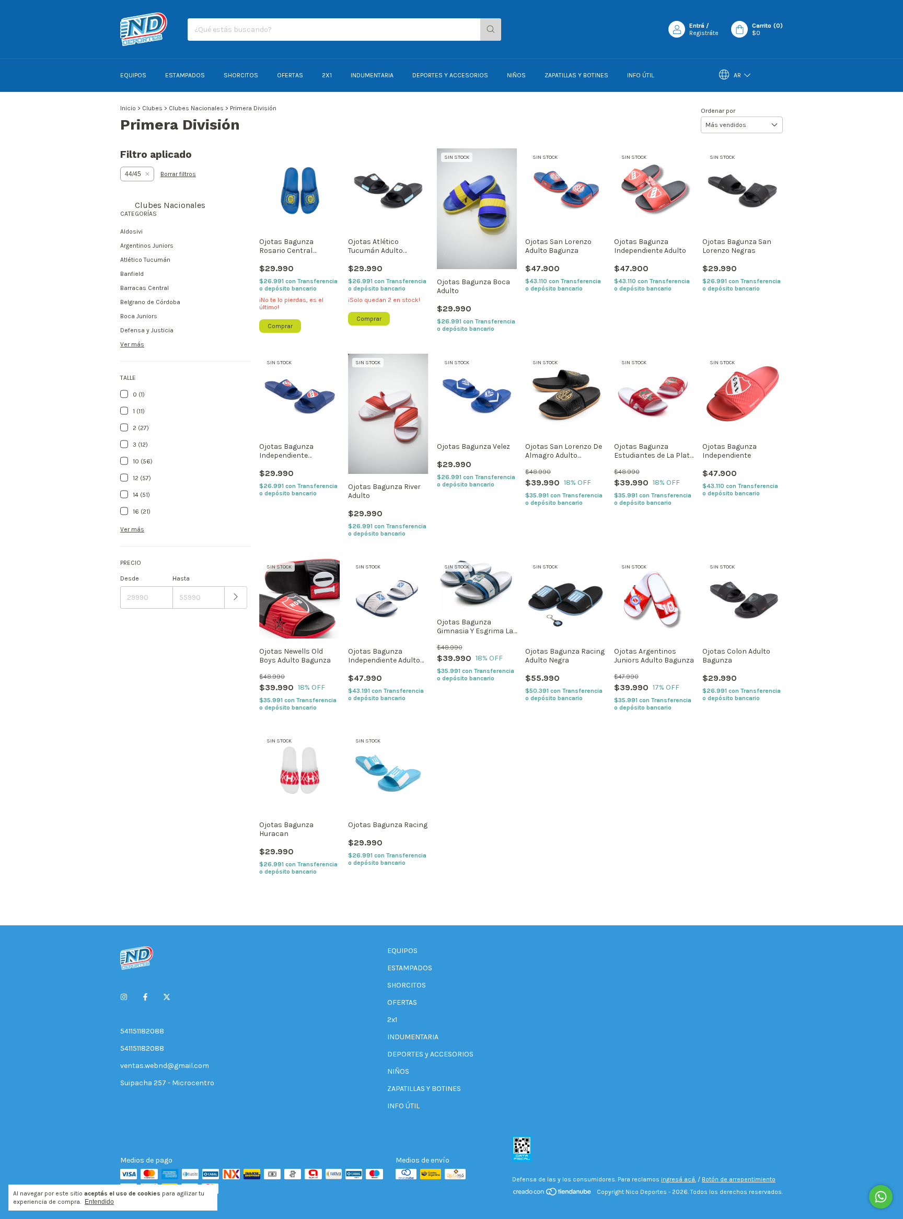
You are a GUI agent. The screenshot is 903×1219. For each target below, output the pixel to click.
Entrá (696, 25)
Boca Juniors (138, 316)
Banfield (132, 273)
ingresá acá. (678, 1179)
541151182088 (142, 1031)
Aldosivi (131, 231)
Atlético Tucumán (145, 259)
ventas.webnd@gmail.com (164, 1065)
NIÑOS (516, 75)
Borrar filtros (178, 174)
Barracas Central (144, 288)
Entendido (99, 1201)
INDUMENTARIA (372, 75)
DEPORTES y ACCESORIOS (450, 75)
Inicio (128, 108)
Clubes (152, 108)
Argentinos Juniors (146, 245)
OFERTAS (290, 75)
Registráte (704, 33)
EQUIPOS (133, 75)
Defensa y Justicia (146, 330)
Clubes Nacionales (196, 108)
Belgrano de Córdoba (150, 302)
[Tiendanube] (552, 1194)
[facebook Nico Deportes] (145, 997)
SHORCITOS (241, 75)
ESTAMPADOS (185, 75)
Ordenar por (718, 110)
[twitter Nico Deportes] (166, 997)
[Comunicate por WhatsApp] (881, 1197)
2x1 (327, 75)
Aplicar (236, 597)
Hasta (181, 578)
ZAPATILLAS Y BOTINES (576, 75)
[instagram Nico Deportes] (124, 997)
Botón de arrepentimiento (738, 1179)
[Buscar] (490, 29)
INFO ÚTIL (640, 75)
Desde (129, 578)
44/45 (133, 174)
